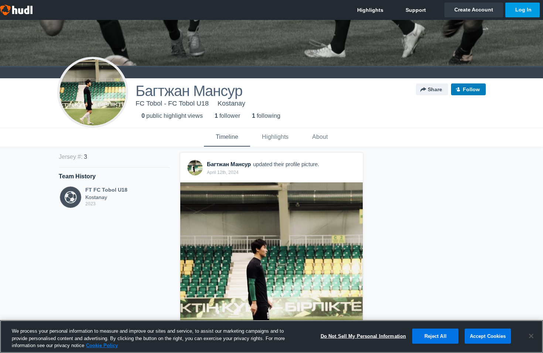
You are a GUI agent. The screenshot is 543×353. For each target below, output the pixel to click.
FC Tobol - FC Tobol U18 (172, 103)
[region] (271, 336)
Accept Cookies (488, 336)
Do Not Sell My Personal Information (363, 336)
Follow (471, 89)
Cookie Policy (102, 345)
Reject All (435, 336)
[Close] (531, 336)
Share (435, 89)
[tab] (227, 137)
